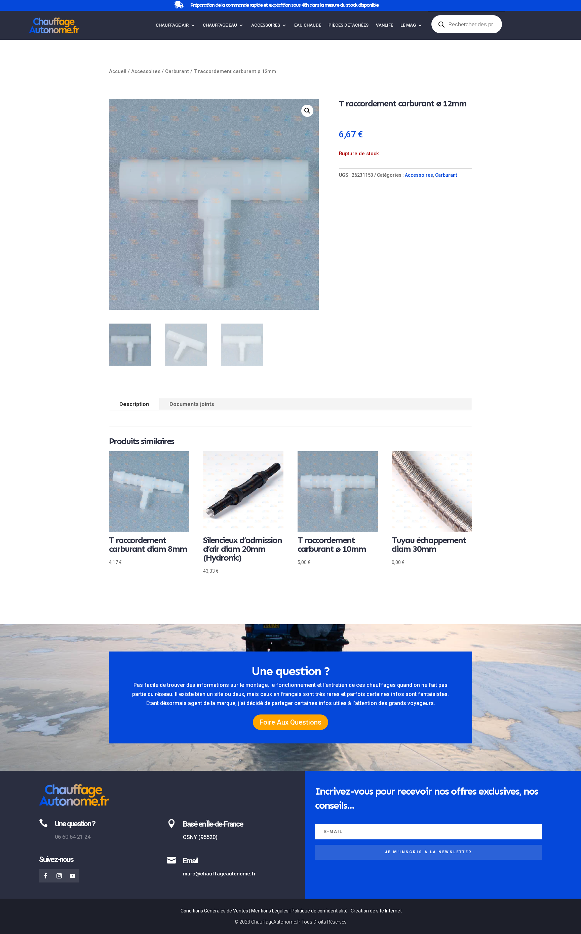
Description (134, 404)
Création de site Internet (376, 910)
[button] (307, 111)
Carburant (177, 71)
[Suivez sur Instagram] (59, 875)
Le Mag (408, 25)
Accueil (117, 71)
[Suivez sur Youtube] (72, 875)
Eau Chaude (307, 25)
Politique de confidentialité (320, 910)
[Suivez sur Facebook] (45, 875)
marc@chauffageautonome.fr (219, 874)
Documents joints (191, 404)
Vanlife (384, 25)
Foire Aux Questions (290, 722)
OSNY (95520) (200, 837)
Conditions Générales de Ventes (214, 910)
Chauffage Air (172, 25)
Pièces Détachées (348, 25)
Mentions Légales (269, 910)
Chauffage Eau (220, 25)
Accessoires (265, 25)
